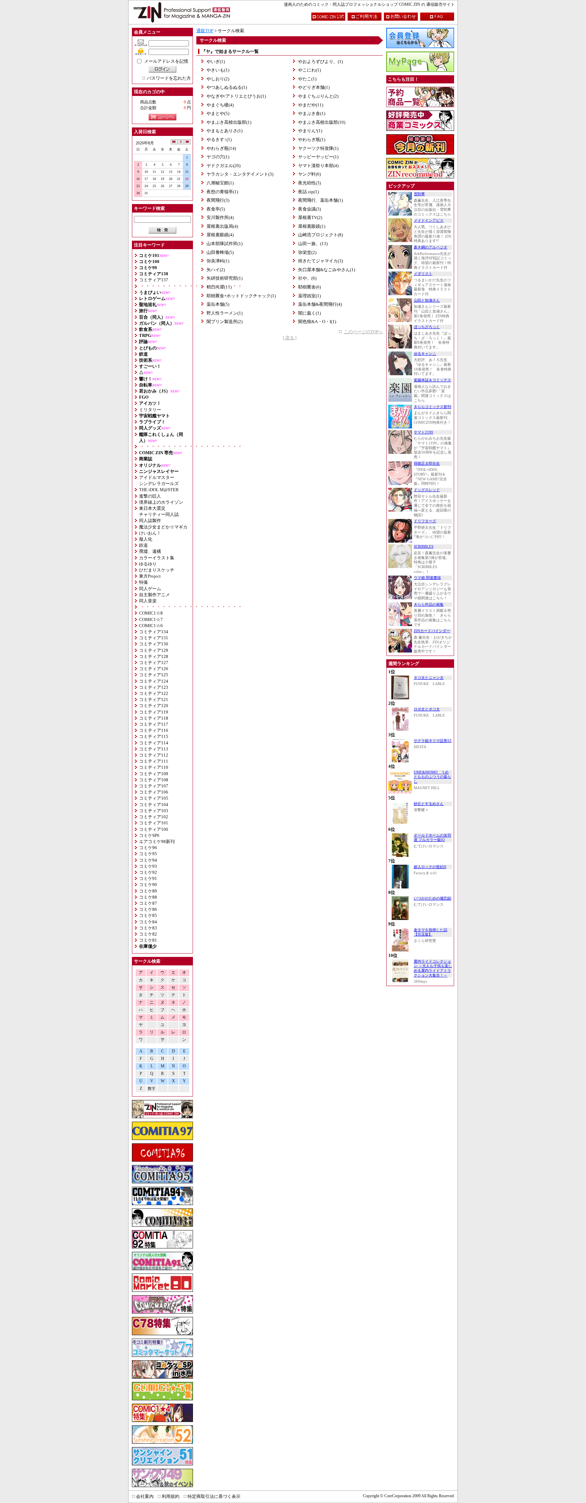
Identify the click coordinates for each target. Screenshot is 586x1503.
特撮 (143, 582)
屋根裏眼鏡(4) (220, 234)
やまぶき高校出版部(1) (229, 122)
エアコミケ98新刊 (157, 841)
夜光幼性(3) (309, 182)
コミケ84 (148, 921)
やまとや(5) (218, 113)
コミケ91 (148, 878)
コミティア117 (153, 724)
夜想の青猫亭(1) (222, 191)
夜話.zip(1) (308, 191)
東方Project (150, 576)
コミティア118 (153, 718)
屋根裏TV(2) (310, 217)
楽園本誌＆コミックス (432, 380)
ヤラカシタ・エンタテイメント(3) (240, 174)
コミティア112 (153, 755)
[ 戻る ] (289, 337)
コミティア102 (153, 816)
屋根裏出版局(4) (222, 226)
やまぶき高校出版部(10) (321, 122)
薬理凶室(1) (309, 295)
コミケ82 (148, 934)
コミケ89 (148, 891)
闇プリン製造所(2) (224, 321)
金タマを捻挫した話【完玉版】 (430, 932)
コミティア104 (153, 804)
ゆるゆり (148, 563)
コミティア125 (153, 674)
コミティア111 (153, 761)
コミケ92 (148, 872)
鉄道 (143, 545)
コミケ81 (148, 940)
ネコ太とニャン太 (429, 678)
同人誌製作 (150, 520)
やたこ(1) (307, 78)
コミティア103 (153, 810)
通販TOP (204, 30)
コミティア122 (153, 693)
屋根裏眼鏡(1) (311, 226)
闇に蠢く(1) (309, 313)
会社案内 (145, 1496)
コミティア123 (153, 687)
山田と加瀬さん (427, 300)
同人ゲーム (150, 588)
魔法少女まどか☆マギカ (163, 526)
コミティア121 (153, 699)
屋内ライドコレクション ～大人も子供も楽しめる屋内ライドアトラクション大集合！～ (433, 968)
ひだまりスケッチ (156, 570)
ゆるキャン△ (425, 354)
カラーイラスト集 (156, 557)
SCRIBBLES (423, 546)
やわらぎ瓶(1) (311, 139)
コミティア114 (153, 742)
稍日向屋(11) (219, 286)
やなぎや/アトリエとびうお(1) (236, 96)
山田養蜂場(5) (220, 252)
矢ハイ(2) (216, 269)
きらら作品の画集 (429, 604)
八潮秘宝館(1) (220, 182)
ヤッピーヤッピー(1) (318, 156)
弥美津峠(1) (218, 260)
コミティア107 (153, 785)
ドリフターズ (425, 521)
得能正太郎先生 (427, 463)
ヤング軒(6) (309, 174)
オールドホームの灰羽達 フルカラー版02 (432, 838)
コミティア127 (153, 662)
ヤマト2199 (423, 432)
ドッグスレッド (427, 490)
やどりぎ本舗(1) (314, 87)
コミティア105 (153, 798)
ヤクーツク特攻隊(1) (318, 148)
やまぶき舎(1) (311, 113)
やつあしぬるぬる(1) (227, 87)
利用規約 (170, 1496)
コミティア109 (153, 773)
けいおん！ (150, 533)
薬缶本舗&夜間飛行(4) (320, 304)
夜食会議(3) (309, 209)
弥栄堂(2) (307, 252)
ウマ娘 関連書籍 (427, 578)
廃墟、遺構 (150, 551)
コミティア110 (153, 767)
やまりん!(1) (310, 130)
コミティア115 (153, 736)
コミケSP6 (149, 835)
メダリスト (423, 274)
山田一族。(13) (313, 243)
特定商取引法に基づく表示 (214, 1496)
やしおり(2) (218, 78)
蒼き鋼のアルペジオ (430, 247)
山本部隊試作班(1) (224, 243)
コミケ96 (148, 847)
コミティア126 (153, 668)
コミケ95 (148, 853)
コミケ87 (148, 903)
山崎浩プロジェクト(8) (320, 234)
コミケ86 (148, 909)
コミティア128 (153, 656)
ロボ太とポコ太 (427, 709)
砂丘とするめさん (429, 804)
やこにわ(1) (309, 70)
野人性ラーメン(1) (224, 313)
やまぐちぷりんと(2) (318, 96)
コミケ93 (148, 866)
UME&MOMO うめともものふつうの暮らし (432, 776)
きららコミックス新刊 (432, 407)
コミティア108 (153, 779)
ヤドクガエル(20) (223, 165)
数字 (151, 1088)
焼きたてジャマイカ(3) (320, 260)
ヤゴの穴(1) (218, 156)
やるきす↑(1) (219, 139)
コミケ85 (148, 915)
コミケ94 (148, 860)
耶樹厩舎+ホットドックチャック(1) (241, 295)
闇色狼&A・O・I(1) (317, 321)
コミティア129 (153, 650)
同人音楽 (148, 600)
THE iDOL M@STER (159, 489)
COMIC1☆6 (151, 625)
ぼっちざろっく (427, 327)
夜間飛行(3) (218, 200)
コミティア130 (153, 643)
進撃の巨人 (150, 496)
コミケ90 (148, 884)
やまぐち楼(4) (220, 104)
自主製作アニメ (154, 594)
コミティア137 (153, 279)
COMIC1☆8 (151, 613)
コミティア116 (153, 730)
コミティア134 (153, 631)
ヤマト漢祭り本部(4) (318, 165)
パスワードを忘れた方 (169, 78)
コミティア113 (153, 749)
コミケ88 (148, 897)
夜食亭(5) (216, 209)
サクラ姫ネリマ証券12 (432, 741)
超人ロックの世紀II (430, 867)
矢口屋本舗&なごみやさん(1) (326, 269)
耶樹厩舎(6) (309, 286)
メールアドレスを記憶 (166, 61)
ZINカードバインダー (432, 631)
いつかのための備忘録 (432, 898)
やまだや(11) (310, 104)
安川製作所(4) (220, 217)
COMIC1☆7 (151, 619)
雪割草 (419, 194)
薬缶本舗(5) (218, 304)
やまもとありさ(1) (224, 130)
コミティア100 (153, 829)
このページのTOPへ (363, 331)
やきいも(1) (218, 70)
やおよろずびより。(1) (320, 61)
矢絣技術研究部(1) (224, 278)
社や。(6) (307, 278)
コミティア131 (153, 637)
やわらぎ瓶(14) (221, 148)
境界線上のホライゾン (161, 502)
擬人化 (145, 539)
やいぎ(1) (216, 61)
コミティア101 (153, 822)
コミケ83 (148, 927)
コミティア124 (153, 681)
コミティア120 (153, 705)
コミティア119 (153, 712)
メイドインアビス (429, 220)
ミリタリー (150, 409)
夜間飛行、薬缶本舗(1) (320, 200)
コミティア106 (153, 792)
